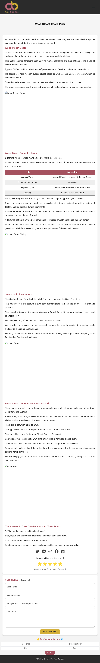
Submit (50, 652)
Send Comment (50, 631)
